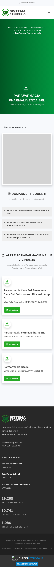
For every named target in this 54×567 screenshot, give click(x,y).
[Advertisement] (27, 59)
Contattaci (18, 544)
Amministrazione (33, 544)
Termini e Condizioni (22, 540)
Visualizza (13, 310)
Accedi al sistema (28, 3)
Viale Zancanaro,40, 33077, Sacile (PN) (27, 104)
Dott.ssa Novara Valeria (12, 464)
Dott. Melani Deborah (11, 474)
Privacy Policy (40, 540)
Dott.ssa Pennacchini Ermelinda (16, 484)
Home (8, 540)
